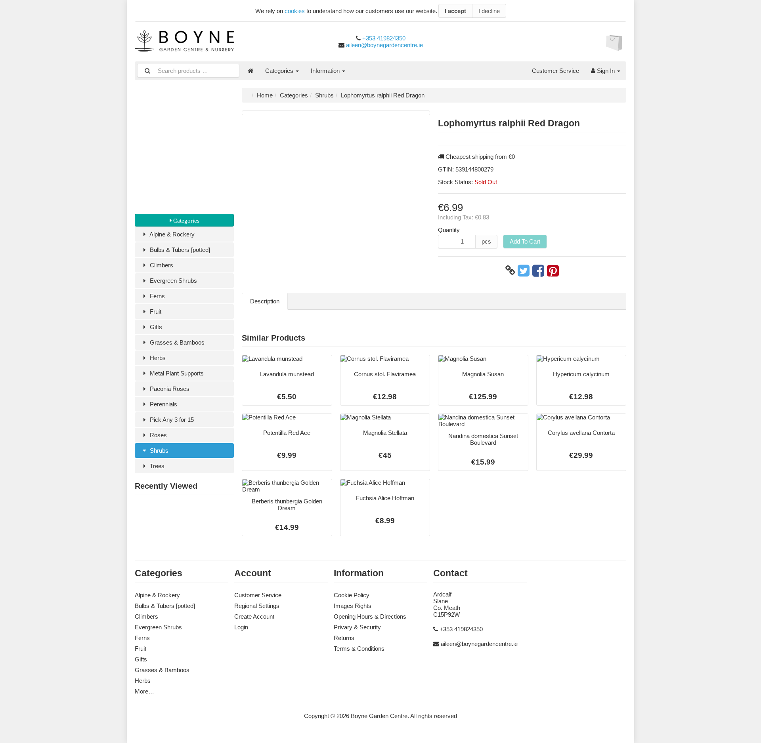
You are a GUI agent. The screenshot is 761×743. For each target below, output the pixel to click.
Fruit (154, 311)
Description (264, 301)
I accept (455, 11)
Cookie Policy (351, 595)
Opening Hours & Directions (370, 616)
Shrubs (158, 450)
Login (241, 627)
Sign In (605, 70)
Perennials (162, 404)
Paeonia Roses (168, 388)
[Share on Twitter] (524, 270)
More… (144, 691)
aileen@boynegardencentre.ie (384, 45)
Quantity (449, 230)
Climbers (160, 265)
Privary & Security (357, 627)
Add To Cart (525, 241)
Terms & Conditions (359, 648)
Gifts (155, 327)
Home (265, 95)
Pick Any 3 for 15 (171, 419)
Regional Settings (256, 605)
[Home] (250, 70)
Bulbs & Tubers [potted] (179, 249)
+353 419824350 (383, 38)
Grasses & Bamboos (176, 342)
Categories (280, 70)
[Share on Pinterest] (553, 270)
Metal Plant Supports (176, 373)
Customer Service (555, 70)
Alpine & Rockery (171, 234)
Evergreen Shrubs (172, 280)
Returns (344, 637)
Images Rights (352, 605)
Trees (156, 466)
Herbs (157, 357)
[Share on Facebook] (538, 270)
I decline (489, 11)
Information (326, 70)
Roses (157, 435)
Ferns (156, 296)
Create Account (254, 616)
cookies (295, 11)
